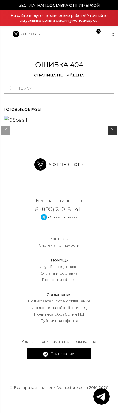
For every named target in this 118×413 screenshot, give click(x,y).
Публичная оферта (59, 320)
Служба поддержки (59, 266)
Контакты (59, 238)
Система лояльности (59, 245)
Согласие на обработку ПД (59, 307)
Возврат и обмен (59, 279)
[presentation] (5, 131)
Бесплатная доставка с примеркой (59, 5)
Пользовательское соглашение (59, 301)
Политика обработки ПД (59, 314)
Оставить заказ (62, 217)
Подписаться (62, 353)
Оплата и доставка (59, 273)
